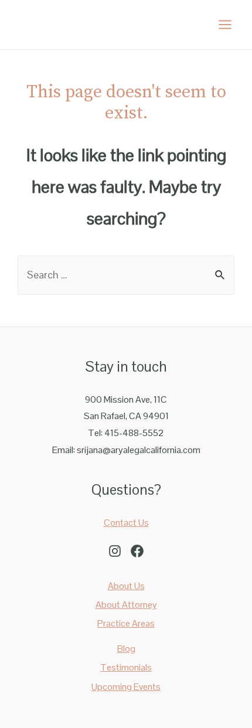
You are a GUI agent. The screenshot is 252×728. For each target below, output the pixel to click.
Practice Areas (126, 623)
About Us (126, 586)
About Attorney (126, 604)
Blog (126, 648)
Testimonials (126, 667)
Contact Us (126, 522)
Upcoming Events (126, 687)
